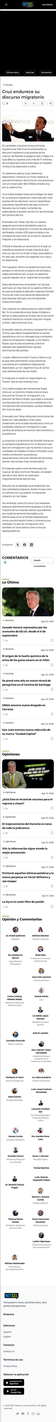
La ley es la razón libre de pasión (23, 901)
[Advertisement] (28, 39)
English (7, 1336)
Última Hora (12, 72)
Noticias (30, 72)
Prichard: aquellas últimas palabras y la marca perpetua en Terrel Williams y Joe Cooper (28, 877)
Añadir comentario (40, 561)
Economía (46, 72)
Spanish (7, 1332)
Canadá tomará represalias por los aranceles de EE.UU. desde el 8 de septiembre (24, 631)
